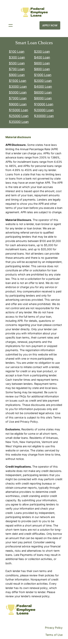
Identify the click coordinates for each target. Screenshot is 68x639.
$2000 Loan (43, 81)
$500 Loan (17, 63)
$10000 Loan (43, 104)
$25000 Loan (19, 116)
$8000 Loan (43, 98)
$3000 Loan (18, 86)
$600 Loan (42, 63)
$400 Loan (42, 57)
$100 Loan (16, 51)
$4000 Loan (43, 86)
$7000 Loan (18, 98)
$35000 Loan (19, 122)
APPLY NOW (49, 25)
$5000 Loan (18, 92)
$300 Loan (17, 57)
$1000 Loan (42, 75)
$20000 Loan (44, 110)
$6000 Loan (43, 92)
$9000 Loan (18, 104)
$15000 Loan (18, 110)
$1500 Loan (17, 81)
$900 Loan (17, 75)
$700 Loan (17, 69)
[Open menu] (11, 25)
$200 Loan (42, 51)
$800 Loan (42, 69)
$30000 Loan (44, 116)
